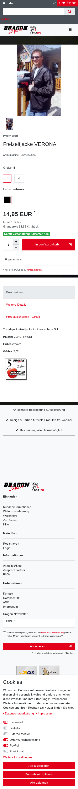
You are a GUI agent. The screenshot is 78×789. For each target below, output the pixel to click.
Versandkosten (34, 270)
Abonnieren (37, 646)
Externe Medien (20, 733)
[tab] (39, 292)
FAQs (6, 574)
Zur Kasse (10, 520)
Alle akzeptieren (39, 765)
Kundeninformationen (17, 507)
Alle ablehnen (39, 782)
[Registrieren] (11, 3)
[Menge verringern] (16, 247)
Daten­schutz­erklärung (20, 713)
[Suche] (69, 11)
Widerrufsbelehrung (16, 511)
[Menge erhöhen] (16, 242)
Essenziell (16, 722)
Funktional (17, 751)
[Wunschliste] (54, 3)
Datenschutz (11, 598)
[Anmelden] (4, 3)
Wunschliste (14, 259)
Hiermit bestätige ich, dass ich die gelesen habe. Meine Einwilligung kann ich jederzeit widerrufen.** (39, 634)
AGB (6, 602)
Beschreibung (15, 292)
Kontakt (8, 593)
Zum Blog (5, 19)
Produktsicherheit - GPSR (23, 316)
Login (6, 548)
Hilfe (6, 524)
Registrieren (11, 543)
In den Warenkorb (47, 244)
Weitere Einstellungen (17, 757)
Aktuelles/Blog (12, 565)
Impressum (10, 606)
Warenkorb (10, 515)
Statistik (15, 728)
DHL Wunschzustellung (25, 739)
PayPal (14, 745)
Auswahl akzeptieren (39, 774)
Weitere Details (16, 304)
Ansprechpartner (14, 570)
